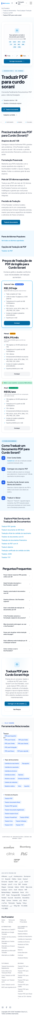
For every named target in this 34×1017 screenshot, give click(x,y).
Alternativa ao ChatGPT (8, 929)
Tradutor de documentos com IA (12, 537)
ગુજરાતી (10, 884)
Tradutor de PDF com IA (10, 544)
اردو (11, 906)
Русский (10, 898)
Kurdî (15, 889)
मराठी (26, 889)
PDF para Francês (10, 740)
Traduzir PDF (8, 798)
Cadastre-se (10, 461)
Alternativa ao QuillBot (8, 955)
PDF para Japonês (22, 751)
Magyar (4, 887)
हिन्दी (19, 884)
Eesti (16, 881)
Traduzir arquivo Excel (11, 813)
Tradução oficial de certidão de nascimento (16, 533)
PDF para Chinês (10, 743)
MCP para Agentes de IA (9, 987)
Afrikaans (4, 876)
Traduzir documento (12, 109)
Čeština (14, 879)
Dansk (19, 879)
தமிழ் (20, 900)
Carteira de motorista (11, 782)
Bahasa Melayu (6, 892)
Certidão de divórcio (11, 771)
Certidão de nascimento (12, 763)
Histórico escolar (10, 778)
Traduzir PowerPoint (11, 817)
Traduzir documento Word (12, 802)
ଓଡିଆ (26, 892)
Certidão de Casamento (25, 939)
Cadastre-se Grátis (9, 115)
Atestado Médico (23, 958)
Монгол (20, 889)
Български (27, 876)
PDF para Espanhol (10, 736)
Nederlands (15, 892)
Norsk (22, 892)
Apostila (26, 786)
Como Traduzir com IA (8, 984)
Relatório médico (10, 786)
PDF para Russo (9, 751)
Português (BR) (15, 895)
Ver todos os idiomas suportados (13, 240)
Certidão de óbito (10, 775)
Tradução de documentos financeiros (14, 540)
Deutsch (25, 879)
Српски (8, 900)
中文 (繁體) (5, 908)
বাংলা (3, 879)
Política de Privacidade (23, 921)
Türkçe (24, 903)
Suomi (26, 881)
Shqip (3, 900)
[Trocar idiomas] (17, 56)
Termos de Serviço (11, 921)
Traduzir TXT (19, 825)
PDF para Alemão (23, 743)
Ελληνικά (4, 881)
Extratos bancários (23, 778)
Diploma (20, 775)
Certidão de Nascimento (25, 936)
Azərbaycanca (18, 876)
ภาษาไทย (4, 903)
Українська (5, 906)
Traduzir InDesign (21, 821)
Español (11, 881)
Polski (8, 895)
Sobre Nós (3, 921)
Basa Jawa (29, 887)
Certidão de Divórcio (24, 942)
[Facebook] (6, 1007)
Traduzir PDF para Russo (25, 994)
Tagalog (18, 903)
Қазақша (4, 889)
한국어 (10, 889)
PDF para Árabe (23, 740)
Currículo (20, 955)
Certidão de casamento (12, 767)
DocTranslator (8, 917)
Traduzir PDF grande (8, 526)
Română (4, 898)
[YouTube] (10, 1007)
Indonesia (10, 887)
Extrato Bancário (22, 952)
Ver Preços (17, 709)
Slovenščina (25, 898)
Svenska (15, 900)
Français (4, 884)
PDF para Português (11, 747)
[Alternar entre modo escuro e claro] (12, 3)
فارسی (21, 881)
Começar (17, 323)
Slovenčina (17, 898)
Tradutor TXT (6, 557)
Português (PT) (25, 895)
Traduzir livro (8, 821)
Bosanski (7, 879)
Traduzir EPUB (24, 817)
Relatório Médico (23, 934)
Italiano (17, 887)
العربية (10, 876)
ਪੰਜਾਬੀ (3, 895)
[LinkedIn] (3, 1007)
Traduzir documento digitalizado (14, 810)
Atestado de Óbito (23, 944)
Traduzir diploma (7, 547)
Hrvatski (24, 884)
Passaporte (25, 763)
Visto (19, 786)
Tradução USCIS (22, 931)
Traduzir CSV (9, 825)
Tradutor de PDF (7, 251)
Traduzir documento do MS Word (13, 530)
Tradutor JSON (7, 554)
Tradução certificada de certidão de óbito (16, 550)
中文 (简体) (24, 906)
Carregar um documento (16, 704)
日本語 (22, 887)
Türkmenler (11, 903)
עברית (15, 884)
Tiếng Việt (17, 906)
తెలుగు (25, 900)
